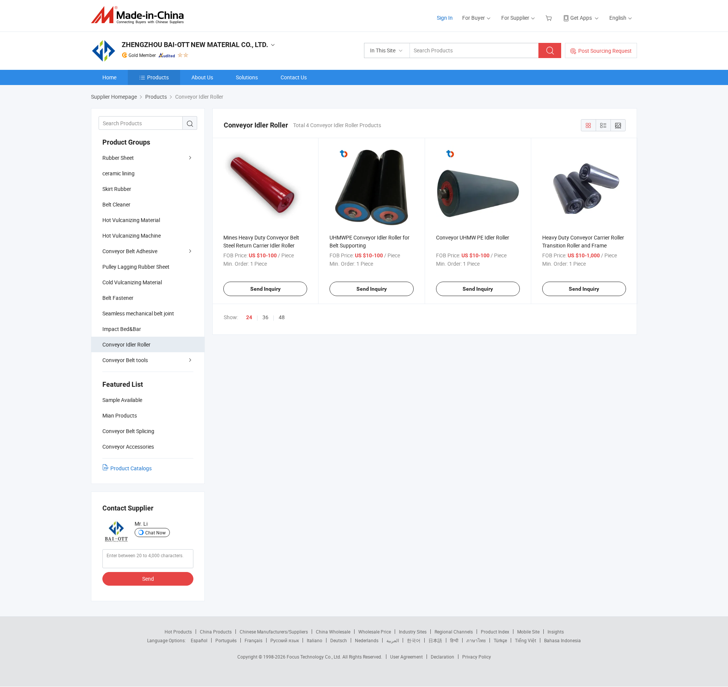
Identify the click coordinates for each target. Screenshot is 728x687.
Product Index (495, 632)
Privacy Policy (476, 657)
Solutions (247, 77)
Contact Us (294, 77)
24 (249, 317)
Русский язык (284, 640)
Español (199, 640)
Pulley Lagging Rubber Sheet (135, 266)
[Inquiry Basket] (550, 17)
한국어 (413, 640)
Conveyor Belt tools (125, 360)
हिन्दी (454, 640)
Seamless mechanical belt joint (138, 313)
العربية (392, 640)
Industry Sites (413, 632)
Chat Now (155, 532)
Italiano (314, 640)
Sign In (445, 17)
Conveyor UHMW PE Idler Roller (472, 237)
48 (282, 317)
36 (265, 317)
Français (253, 640)
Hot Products (178, 632)
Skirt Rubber (116, 188)
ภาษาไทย (476, 640)
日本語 (435, 640)
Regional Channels (454, 632)
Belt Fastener (117, 297)
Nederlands (366, 640)
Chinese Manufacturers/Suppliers (274, 632)
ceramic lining (118, 173)
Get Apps (581, 17)
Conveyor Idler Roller (126, 344)
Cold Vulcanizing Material (132, 282)
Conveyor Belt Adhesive (129, 251)
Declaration (442, 657)
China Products (216, 632)
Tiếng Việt (525, 640)
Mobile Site (528, 632)
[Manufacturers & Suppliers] (139, 15)
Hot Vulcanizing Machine (131, 235)
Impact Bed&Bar (121, 328)
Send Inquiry (265, 289)
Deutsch (338, 640)
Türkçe (500, 640)
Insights (556, 632)
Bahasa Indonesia (562, 640)
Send (148, 578)
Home (109, 77)
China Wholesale (333, 632)
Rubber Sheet (118, 157)
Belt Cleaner (116, 204)
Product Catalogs (131, 468)
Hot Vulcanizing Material (131, 220)
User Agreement (406, 657)
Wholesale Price (374, 632)
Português (226, 640)
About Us (202, 77)
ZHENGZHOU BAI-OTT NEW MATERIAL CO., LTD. (195, 45)
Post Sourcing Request (605, 50)
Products (158, 77)
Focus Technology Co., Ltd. (314, 657)
